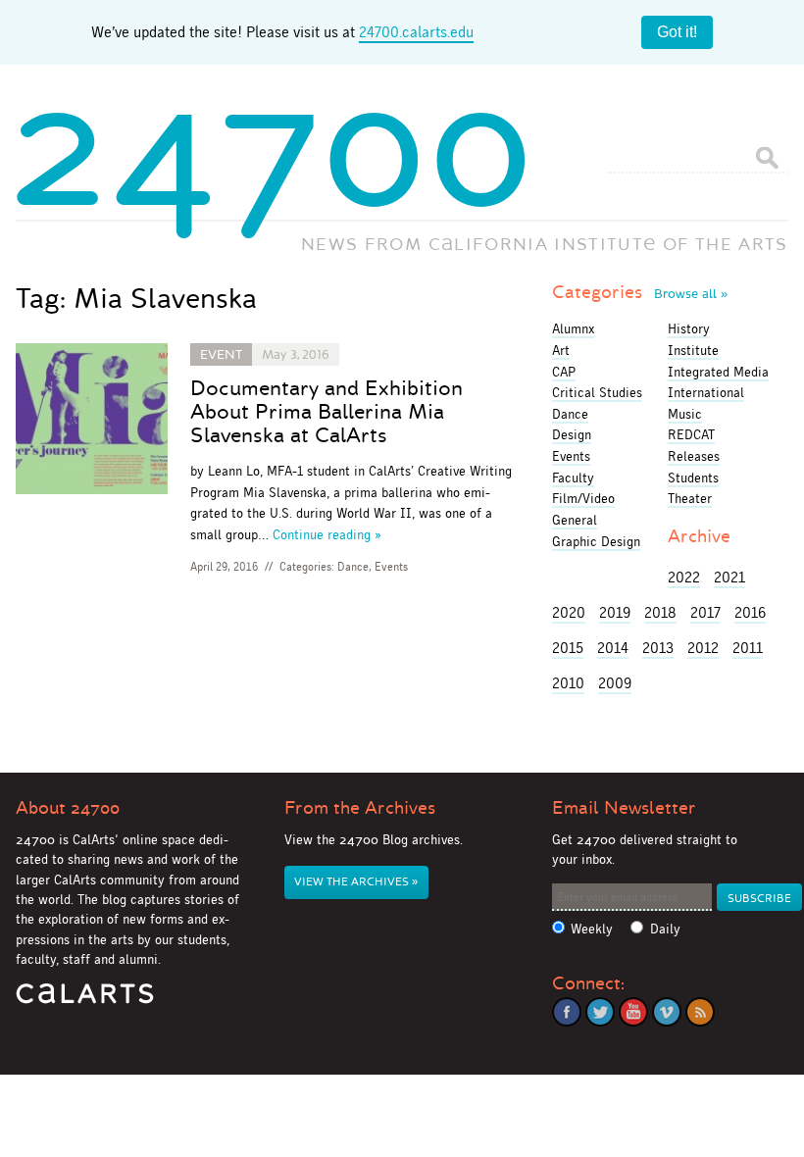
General (574, 520)
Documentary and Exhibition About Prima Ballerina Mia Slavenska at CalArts (326, 412)
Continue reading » (327, 534)
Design (571, 434)
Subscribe (759, 898)
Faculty (573, 477)
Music (685, 414)
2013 (658, 647)
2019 (614, 612)
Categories (640, 292)
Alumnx (573, 328)
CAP (564, 371)
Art (561, 350)
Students (693, 477)
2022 (684, 577)
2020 (568, 612)
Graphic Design (596, 541)
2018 (660, 612)
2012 (703, 647)
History (689, 328)
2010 (568, 683)
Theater (690, 498)
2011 (747, 647)
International (706, 392)
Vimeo (666, 1012)
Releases (694, 456)
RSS (700, 1012)
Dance (353, 567)
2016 (750, 612)
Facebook (566, 1012)
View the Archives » (356, 882)
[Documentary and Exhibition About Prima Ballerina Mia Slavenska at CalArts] (91, 422)
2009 (614, 683)
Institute (693, 350)
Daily (665, 929)
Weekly (592, 929)
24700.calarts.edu (416, 32)
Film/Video (583, 498)
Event (221, 354)
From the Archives (359, 808)
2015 (567, 647)
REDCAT (691, 434)
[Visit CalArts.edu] (85, 1000)
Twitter (600, 1012)
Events (391, 567)
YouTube (633, 1012)
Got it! (677, 32)
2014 (612, 647)
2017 (705, 612)
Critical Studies (597, 392)
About (68, 808)
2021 (729, 577)
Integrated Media (718, 371)
